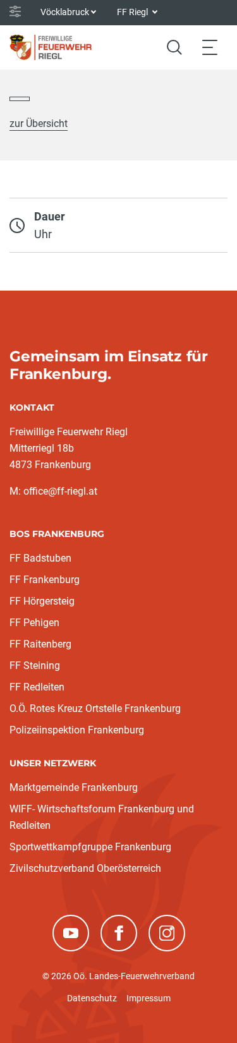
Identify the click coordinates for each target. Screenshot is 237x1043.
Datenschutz (92, 998)
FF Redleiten (36, 687)
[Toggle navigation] (210, 47)
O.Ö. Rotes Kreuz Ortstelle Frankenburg (95, 708)
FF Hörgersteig (42, 601)
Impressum (148, 998)
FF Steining (34, 666)
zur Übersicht (38, 124)
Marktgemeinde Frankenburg (73, 787)
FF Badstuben (40, 558)
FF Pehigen (34, 623)
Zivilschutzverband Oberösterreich (85, 868)
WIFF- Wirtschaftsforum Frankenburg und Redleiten (101, 817)
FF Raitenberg (40, 644)
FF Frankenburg (44, 580)
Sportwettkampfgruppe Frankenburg (90, 847)
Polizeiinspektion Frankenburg (76, 730)
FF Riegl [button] (133, 12)
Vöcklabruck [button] (64, 12)
